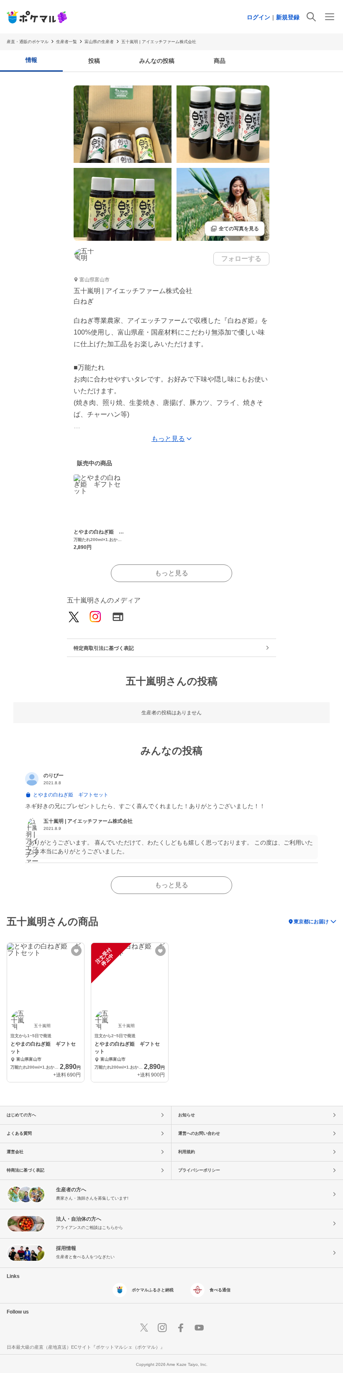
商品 (219, 60)
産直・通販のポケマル (28, 41)
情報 (31, 60)
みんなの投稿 (156, 60)
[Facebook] (181, 1328)
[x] (74, 617)
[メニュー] (329, 16)
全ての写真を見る (234, 228)
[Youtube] (199, 1328)
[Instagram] (95, 617)
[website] (118, 617)
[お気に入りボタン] (76, 950)
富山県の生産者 (99, 41)
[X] (144, 1328)
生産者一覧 (66, 41)
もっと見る (171, 573)
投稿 (94, 60)
